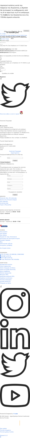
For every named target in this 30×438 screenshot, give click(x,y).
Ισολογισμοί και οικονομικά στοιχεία (10, 238)
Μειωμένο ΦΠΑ (4, 274)
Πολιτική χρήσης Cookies (7, 432)
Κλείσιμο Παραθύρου (5, 162)
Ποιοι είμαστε (3, 231)
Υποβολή (15, 160)
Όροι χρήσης (3, 428)
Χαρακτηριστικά (15, 153)
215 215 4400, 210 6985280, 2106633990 (12, 254)
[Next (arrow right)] (2, 44)
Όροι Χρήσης (3, 235)
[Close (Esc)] (0, 42)
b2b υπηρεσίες (4, 201)
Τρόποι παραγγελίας (5, 266)
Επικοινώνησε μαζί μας (6, 243)
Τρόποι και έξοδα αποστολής (8, 269)
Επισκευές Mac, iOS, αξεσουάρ (8, 198)
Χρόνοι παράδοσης (5, 271)
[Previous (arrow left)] (0, 44)
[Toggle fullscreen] (3, 42)
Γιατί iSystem (3, 233)
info (15, 413)
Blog (1, 242)
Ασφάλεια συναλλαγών (6, 278)
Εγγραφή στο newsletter (15, 192)
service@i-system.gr (6, 257)
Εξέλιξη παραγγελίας (5, 273)
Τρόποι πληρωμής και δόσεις (7, 268)
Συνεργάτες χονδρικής (6, 245)
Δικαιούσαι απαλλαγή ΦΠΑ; (7, 276)
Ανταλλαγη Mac (4, 203)
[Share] (2, 42)
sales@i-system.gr (6, 256)
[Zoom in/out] (5, 42)
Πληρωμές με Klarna (5, 283)
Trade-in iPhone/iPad (5, 205)
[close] (0, 156)
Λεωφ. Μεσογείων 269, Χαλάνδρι (10, 259)
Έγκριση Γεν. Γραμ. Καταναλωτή (8, 236)
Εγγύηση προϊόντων (5, 281)
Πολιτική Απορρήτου (5, 430)
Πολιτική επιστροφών (6, 279)
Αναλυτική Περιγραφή (15, 151)
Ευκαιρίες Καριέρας (5, 240)
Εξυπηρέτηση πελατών (6, 264)
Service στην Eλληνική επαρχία (8, 199)
